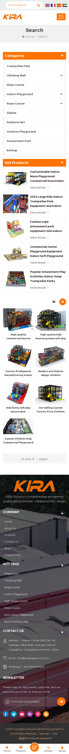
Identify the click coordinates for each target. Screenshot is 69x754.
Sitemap (44, 733)
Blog (7, 548)
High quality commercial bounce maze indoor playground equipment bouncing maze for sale (18, 336)
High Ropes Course (16, 601)
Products (10, 534)
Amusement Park (19, 141)
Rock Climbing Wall (16, 621)
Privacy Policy (13, 554)
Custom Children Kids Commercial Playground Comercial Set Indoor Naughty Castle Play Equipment (18, 441)
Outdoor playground (21, 131)
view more (38, 187)
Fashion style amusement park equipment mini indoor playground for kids (46, 226)
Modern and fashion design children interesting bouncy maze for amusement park (51, 373)
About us (10, 528)
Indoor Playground (20, 94)
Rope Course (16, 103)
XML (55, 733)
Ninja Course (15, 85)
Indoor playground (15, 594)
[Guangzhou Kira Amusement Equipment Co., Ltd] (12, 16)
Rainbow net (16, 122)
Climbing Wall (16, 75)
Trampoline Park (18, 66)
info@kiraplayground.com (33, 658)
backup (12, 150)
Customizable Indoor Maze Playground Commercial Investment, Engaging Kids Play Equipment (47, 176)
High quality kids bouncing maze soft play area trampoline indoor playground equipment (51, 336)
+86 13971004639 (33, 666)
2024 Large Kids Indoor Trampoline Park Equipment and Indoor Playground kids (46, 201)
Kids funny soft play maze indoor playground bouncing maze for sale (18, 410)
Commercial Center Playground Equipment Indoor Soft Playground (46, 251)
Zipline (11, 113)
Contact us (11, 541)
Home (29, 36)
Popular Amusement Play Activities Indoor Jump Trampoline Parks (48, 276)
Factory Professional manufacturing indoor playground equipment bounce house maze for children (18, 373)
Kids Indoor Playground (18, 614)
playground (11, 573)
